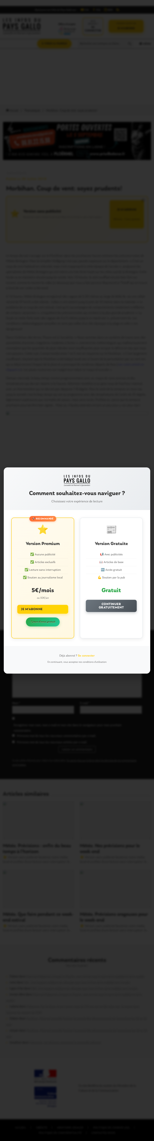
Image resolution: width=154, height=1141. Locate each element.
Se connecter (86, 655)
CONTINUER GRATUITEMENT (111, 606)
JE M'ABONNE (32, 609)
